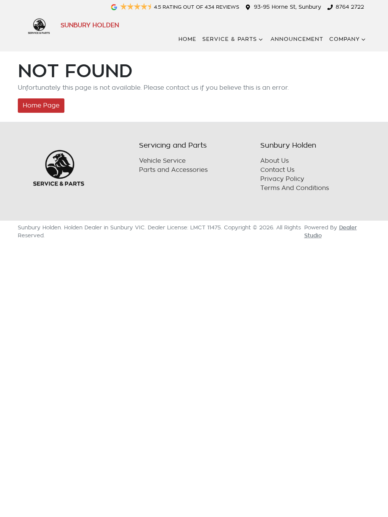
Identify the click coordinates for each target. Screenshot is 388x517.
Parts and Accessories (173, 170)
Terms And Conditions (294, 188)
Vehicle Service (162, 161)
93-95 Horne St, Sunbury (287, 7)
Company (344, 39)
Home (187, 39)
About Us (274, 161)
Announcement (297, 39)
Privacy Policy (282, 179)
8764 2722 (350, 7)
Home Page (41, 106)
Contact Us (277, 170)
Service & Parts (229, 39)
